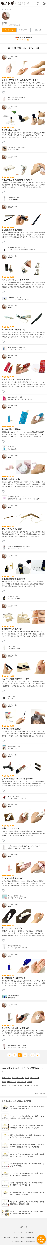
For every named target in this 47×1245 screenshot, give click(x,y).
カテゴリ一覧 (18, 1232)
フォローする (9, 30)
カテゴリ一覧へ (40, 1093)
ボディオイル (21, 1082)
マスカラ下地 (11, 1082)
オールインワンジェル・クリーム (13, 1086)
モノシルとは (29, 1232)
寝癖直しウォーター (31, 1086)
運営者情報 (7, 1237)
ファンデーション (18, 1078)
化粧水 (29, 1082)
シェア (39, 30)
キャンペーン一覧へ (23, 40)
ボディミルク (6, 1078)
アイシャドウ (34, 1078)
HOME (23, 1227)
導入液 (27, 1078)
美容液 (4, 1082)
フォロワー (24, 30)
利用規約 (15, 1237)
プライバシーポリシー (27, 1237)
